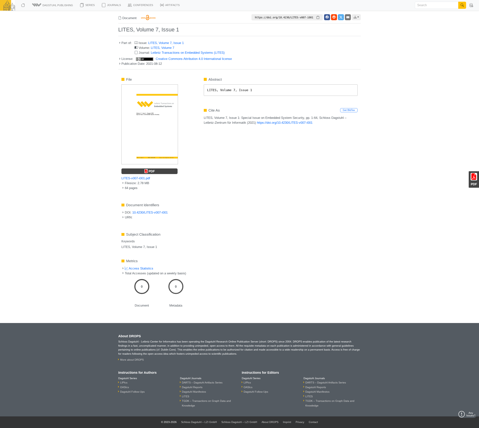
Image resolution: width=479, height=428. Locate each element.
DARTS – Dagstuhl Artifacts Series (202, 382)
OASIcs (124, 387)
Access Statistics (140, 268)
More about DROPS (132, 359)
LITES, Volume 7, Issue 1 (166, 43)
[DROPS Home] (23, 5)
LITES (185, 396)
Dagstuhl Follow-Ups (132, 391)
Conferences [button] (142, 5)
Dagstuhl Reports (192, 387)
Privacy (300, 422)
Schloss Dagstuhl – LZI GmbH (199, 422)
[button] (53, 5)
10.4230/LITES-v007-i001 (150, 212)
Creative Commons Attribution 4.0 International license (193, 59)
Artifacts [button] (172, 5)
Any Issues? (470, 414)
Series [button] (90, 5)
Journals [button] (113, 5)
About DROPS (270, 422)
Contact (313, 422)
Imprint (287, 422)
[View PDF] (149, 124)
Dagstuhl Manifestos (194, 391)
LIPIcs (123, 382)
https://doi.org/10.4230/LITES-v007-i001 (284, 122)
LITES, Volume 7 (162, 48)
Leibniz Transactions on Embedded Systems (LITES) (188, 52)
